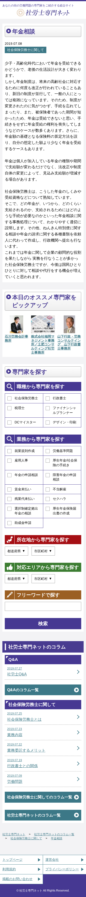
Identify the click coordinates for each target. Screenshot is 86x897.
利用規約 (9, 869)
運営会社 (52, 860)
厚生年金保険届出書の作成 (64, 511)
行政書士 (59, 398)
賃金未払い (23, 489)
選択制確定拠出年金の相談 (26, 511)
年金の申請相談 (26, 475)
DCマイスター (25, 422)
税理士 (20, 408)
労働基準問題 (63, 451)
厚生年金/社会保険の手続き (65, 462)
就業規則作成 (25, 451)
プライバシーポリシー (62, 869)
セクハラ (59, 499)
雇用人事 (21, 460)
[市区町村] (43, 551)
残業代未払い (25, 499)
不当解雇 (59, 489)
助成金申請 (23, 523)
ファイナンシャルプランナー (64, 410)
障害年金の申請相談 (64, 477)
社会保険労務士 (26, 398)
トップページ (12, 860)
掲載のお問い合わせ (17, 879)
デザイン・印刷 (64, 422)
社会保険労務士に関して (25, 50)
